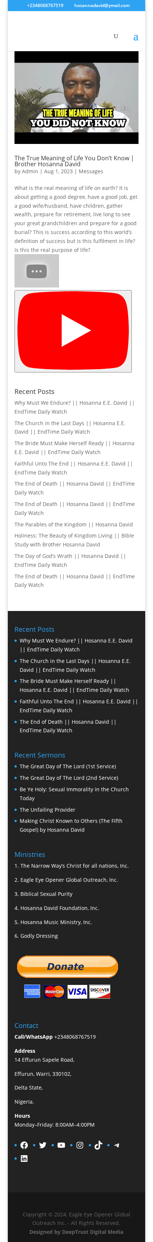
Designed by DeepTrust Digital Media (76, 1231)
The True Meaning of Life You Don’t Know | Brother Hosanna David (74, 161)
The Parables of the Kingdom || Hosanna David (73, 524)
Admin (30, 171)
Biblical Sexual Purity (46, 893)
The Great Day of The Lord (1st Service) (68, 766)
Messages (91, 171)
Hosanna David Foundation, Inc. (59, 907)
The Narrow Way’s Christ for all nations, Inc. (74, 865)
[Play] (73, 331)
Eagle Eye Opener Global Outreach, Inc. (69, 879)
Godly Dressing (39, 935)
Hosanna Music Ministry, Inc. (56, 922)
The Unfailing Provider (47, 809)
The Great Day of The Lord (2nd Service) (69, 777)
